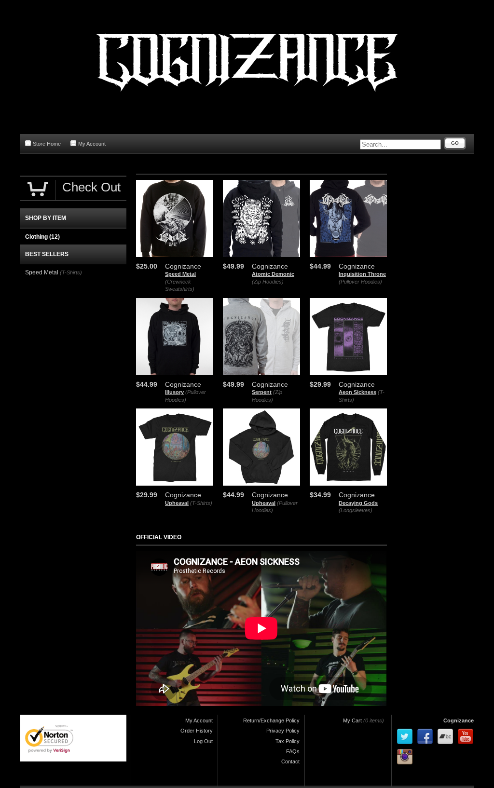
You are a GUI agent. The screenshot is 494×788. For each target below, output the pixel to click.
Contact (290, 761)
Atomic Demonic (273, 274)
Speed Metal (180, 274)
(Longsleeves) (355, 510)
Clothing (42, 236)
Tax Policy (287, 741)
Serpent (262, 392)
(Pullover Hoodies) (360, 282)
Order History (196, 731)
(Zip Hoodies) (268, 282)
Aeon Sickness (357, 392)
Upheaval (177, 503)
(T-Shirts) (201, 503)
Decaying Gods (358, 503)
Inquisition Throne (362, 274)
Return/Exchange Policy (271, 720)
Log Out (203, 741)
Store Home (47, 144)
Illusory (174, 392)
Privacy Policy (283, 731)
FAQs (293, 751)
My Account (92, 144)
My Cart (352, 720)
